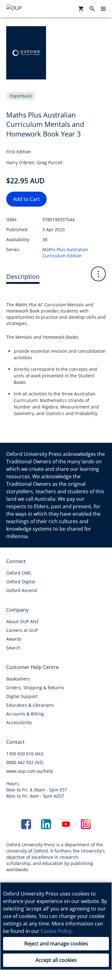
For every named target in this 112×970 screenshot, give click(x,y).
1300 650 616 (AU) (24, 754)
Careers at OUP (22, 630)
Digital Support (22, 696)
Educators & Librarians (30, 705)
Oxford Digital (20, 582)
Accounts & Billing (25, 714)
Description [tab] (23, 276)
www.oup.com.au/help (29, 771)
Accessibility (19, 722)
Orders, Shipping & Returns (35, 687)
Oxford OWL (18, 573)
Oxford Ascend (21, 590)
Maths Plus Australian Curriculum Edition (65, 252)
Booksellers (18, 679)
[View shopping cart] (80, 8)
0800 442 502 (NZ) (24, 762)
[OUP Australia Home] (23, 8)
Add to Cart (26, 199)
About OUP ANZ (22, 621)
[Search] (92, 8)
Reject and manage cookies (56, 943)
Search (13, 648)
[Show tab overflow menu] (98, 273)
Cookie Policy (56, 931)
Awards (14, 639)
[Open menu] (103, 9)
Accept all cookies (56, 960)
